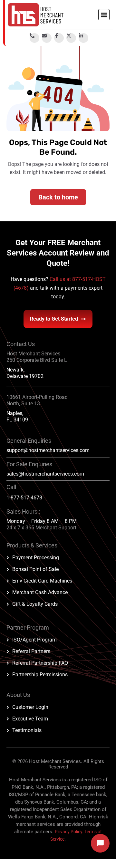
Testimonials (27, 730)
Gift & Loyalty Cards (35, 604)
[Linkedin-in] (83, 38)
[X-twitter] (71, 38)
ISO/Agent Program (34, 640)
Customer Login (30, 707)
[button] (104, 14)
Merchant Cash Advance (40, 592)
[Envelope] (47, 38)
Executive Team (30, 719)
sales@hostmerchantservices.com (45, 474)
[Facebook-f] (59, 38)
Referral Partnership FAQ (40, 663)
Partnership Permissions (40, 674)
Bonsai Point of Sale (35, 569)
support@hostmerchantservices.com (48, 450)
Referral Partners (31, 651)
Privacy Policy (68, 831)
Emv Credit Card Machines (42, 581)
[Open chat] (100, 843)
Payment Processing (35, 558)
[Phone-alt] (34, 38)
